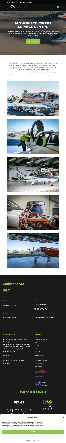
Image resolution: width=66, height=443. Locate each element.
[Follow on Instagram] (43, 309)
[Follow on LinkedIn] (41, 309)
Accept (33, 431)
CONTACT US (33, 41)
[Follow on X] (38, 309)
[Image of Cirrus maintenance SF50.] (33, 174)
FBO (36, 342)
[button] (63, 418)
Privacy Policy (36, 440)
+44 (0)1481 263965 (10, 317)
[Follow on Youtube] (46, 309)
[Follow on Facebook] (35, 309)
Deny (33, 436)
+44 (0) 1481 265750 (13, 2)
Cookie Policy (29, 440)
